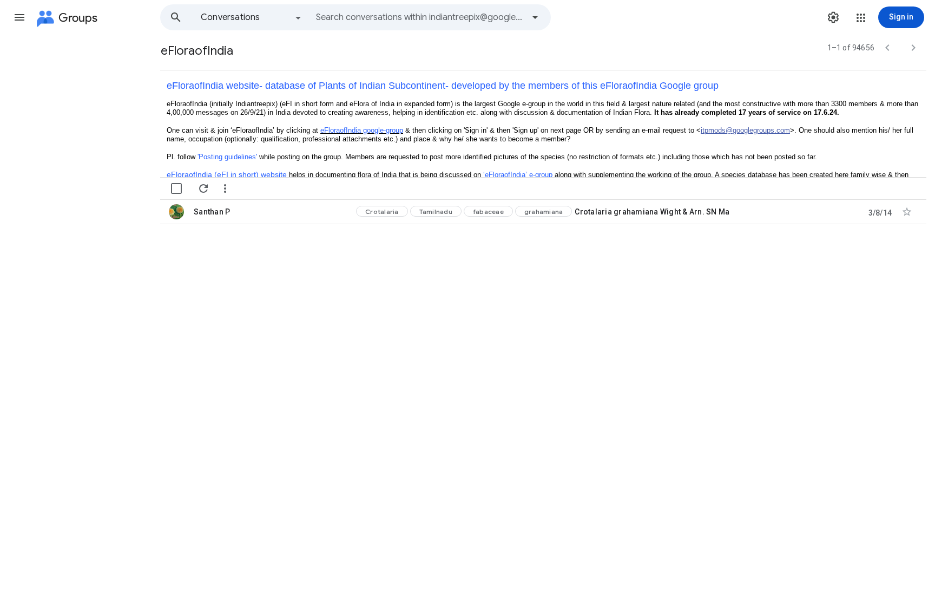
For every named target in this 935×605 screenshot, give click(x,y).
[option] (251, 17)
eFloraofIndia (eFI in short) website (227, 174)
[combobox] (419, 17)
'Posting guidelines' (227, 157)
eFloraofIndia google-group (361, 130)
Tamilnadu (435, 211)
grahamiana (543, 211)
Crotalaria (382, 211)
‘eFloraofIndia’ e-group (517, 175)
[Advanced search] (535, 17)
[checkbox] (176, 188)
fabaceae (488, 211)
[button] (19, 17)
